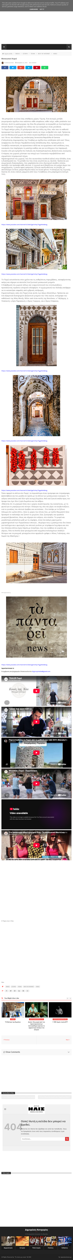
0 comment (33, 62)
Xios (2, 982)
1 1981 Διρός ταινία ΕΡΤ (36, 1022)
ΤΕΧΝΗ (33, 53)
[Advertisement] (36, 29)
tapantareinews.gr (66, 1257)
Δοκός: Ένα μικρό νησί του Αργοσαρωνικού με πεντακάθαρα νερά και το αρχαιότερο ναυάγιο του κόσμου (12, 1025)
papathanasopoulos (12, 1019)
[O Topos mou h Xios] (36, 889)
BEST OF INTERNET (44, 53)
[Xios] (36, 951)
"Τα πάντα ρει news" (21, 1257)
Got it (42, 9)
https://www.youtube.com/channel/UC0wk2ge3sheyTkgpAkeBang (18, 1098)
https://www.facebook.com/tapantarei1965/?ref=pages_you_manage (55, 1098)
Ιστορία (22, 1248)
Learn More (34, 9)
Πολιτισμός (36, 1248)
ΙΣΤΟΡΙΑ (25, 53)
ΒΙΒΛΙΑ (17, 53)
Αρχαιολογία (8, 1248)
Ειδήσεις (65, 1248)
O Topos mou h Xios (7, 921)
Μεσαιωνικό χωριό (9, 59)
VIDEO (55, 53)
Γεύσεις (50, 1248)
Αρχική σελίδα (8, 53)
